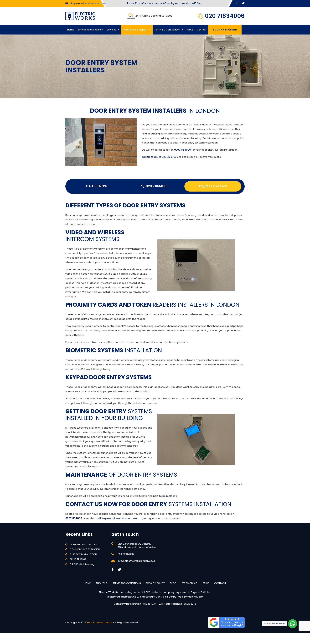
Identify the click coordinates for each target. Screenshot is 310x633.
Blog (173, 583)
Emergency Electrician (90, 29)
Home (70, 29)
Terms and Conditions (127, 583)
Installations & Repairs (135, 29)
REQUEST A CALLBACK (213, 186)
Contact (201, 29)
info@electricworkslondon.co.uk (88, 3)
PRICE (190, 29)
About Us (102, 583)
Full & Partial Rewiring (82, 564)
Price (206, 583)
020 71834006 (225, 16)
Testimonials (189, 583)
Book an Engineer (225, 29)
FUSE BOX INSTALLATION (83, 554)
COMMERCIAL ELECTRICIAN (85, 549)
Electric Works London (100, 622)
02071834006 (182, 149)
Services (111, 29)
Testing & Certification (167, 29)
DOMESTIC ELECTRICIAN (83, 544)
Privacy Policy (155, 583)
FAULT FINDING (78, 559)
